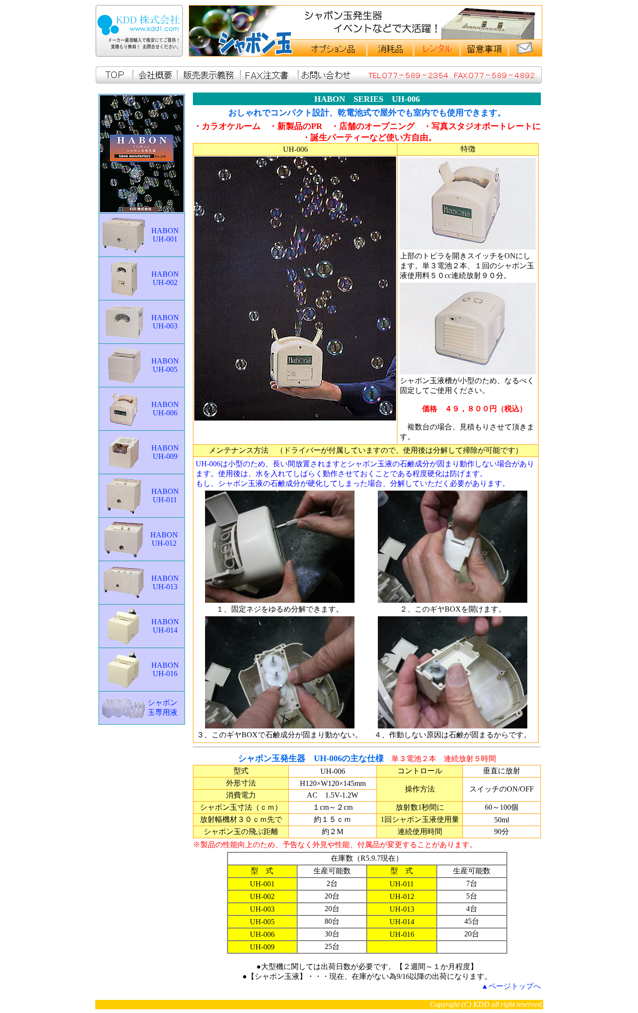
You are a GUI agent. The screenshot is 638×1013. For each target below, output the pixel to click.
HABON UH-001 (165, 235)
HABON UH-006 (165, 408)
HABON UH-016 (165, 669)
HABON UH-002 (165, 278)
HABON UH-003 (165, 322)
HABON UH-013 (165, 582)
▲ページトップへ (511, 986)
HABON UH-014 (165, 626)
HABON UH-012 (164, 539)
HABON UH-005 (165, 365)
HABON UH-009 (165, 452)
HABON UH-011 (165, 495)
